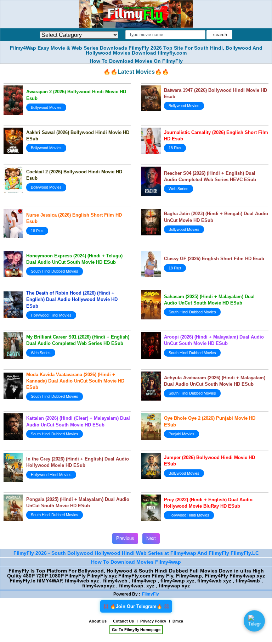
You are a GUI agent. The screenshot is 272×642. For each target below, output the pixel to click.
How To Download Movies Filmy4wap (136, 562)
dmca (177, 621)
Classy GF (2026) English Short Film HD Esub (214, 258)
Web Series (178, 188)
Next (151, 538)
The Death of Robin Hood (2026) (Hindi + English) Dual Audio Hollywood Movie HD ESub (72, 299)
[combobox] (165, 34)
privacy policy (153, 621)
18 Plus (175, 148)
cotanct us (123, 621)
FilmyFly (150, 594)
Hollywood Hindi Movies (51, 315)
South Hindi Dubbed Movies (54, 271)
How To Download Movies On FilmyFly (136, 61)
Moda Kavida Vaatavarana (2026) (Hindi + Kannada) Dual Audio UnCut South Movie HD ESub (75, 381)
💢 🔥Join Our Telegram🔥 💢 (136, 606)
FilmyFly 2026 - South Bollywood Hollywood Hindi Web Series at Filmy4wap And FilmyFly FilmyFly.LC (136, 553)
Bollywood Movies (46, 107)
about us (98, 621)
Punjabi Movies (181, 434)
